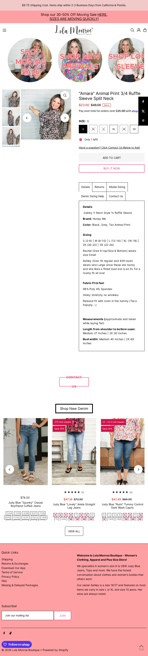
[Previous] (27, 118)
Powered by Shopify (55, 650)
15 (56, 519)
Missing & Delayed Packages (20, 585)
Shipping (7, 559)
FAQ (4, 580)
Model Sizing (117, 187)
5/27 (34, 513)
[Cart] (144, 30)
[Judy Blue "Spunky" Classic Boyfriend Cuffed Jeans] (25, 451)
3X (134, 129)
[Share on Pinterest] (143, 121)
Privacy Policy (10, 576)
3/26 (25, 513)
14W (43, 517)
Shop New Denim (74, 409)
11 (135, 514)
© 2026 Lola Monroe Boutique (21, 650)
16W (119, 519)
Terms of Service (12, 572)
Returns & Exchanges (15, 563)
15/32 (35, 517)
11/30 (16, 517)
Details (85, 187)
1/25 (17, 513)
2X (123, 129)
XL (113, 129)
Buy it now (111, 168)
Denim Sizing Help (92, 196)
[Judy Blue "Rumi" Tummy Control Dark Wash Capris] (122, 451)
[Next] (65, 118)
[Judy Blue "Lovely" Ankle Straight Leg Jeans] (74, 451)
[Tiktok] (10, 633)
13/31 (26, 517)
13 (92, 514)
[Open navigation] (27, 30)
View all (74, 531)
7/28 (42, 513)
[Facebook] (4, 633)
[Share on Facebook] (143, 101)
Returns (99, 187)
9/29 (7, 517)
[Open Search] (132, 30)
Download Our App (13, 568)
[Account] (138, 30)
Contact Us (116, 196)
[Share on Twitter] (143, 111)
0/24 (9, 513)
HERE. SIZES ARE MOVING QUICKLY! (79, 17)
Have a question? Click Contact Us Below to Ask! (109, 147)
